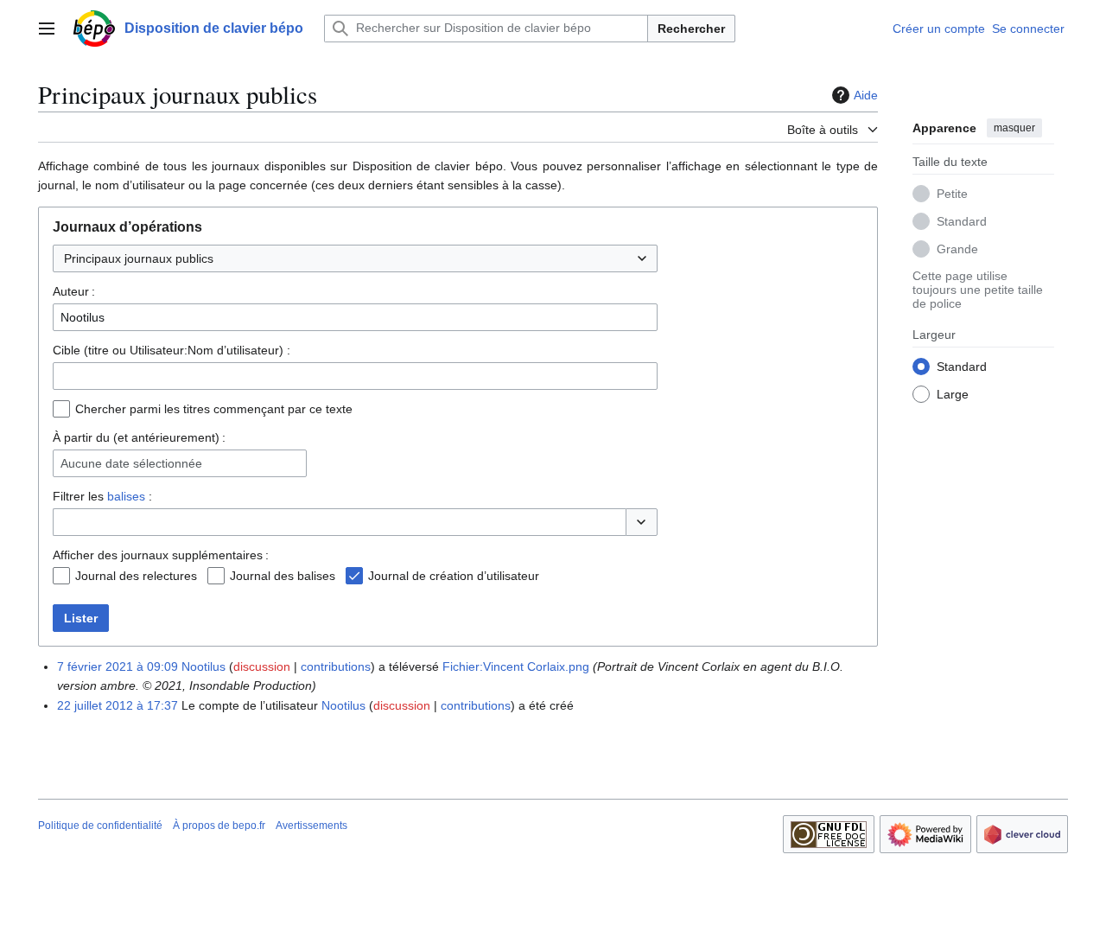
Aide (866, 95)
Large (953, 393)
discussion (261, 666)
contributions (336, 666)
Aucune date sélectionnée (131, 463)
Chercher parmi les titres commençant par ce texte (214, 409)
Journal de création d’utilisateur (453, 576)
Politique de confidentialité (100, 825)
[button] (46, 28)
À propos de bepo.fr (219, 825)
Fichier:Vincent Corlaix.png (515, 666)
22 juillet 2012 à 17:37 (117, 705)
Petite (952, 193)
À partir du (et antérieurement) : (139, 437)
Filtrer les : (102, 496)
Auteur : (74, 291)
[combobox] (355, 258)
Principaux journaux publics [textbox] (138, 258)
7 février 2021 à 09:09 (117, 666)
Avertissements (311, 825)
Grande (957, 248)
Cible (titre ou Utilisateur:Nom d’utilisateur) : (171, 350)
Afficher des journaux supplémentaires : (161, 555)
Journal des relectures (136, 576)
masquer (1014, 128)
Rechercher (691, 28)
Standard (962, 220)
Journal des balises (282, 576)
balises (126, 496)
